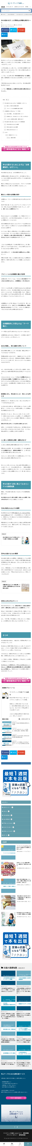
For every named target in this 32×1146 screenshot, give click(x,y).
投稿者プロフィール (11, 135)
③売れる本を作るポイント (11, 129)
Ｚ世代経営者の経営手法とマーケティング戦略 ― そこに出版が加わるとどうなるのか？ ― (8, 990)
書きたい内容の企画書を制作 (11, 105)
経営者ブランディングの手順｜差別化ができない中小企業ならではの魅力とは (24, 1015)
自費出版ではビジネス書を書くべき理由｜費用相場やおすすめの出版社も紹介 (11, 586)
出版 (9, 26)
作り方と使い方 (9, 6)
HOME (3, 14)
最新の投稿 (11, 137)
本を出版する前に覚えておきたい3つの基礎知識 (14, 121)
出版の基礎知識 (11, 14)
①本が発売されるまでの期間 (11, 124)
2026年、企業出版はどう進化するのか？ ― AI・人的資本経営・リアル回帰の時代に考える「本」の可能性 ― (8, 1016)
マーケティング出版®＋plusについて (12, 1133)
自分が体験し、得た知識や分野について (13, 113)
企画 (3, 26)
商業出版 (12, 26)
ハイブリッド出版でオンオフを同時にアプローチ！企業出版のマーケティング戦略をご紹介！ (24, 1040)
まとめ (5, 132)
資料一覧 (6, 835)
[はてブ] (4, 35)
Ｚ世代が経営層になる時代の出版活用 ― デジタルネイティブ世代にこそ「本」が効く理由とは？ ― (24, 991)
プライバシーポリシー (12, 1135)
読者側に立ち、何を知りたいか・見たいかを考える (16, 116)
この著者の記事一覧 (25, 719)
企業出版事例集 (7, 815)
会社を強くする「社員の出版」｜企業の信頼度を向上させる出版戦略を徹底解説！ (8, 1040)
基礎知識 (3, 6)
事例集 (26, 6)
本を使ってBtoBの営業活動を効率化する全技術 (20, 723)
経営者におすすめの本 (19, 6)
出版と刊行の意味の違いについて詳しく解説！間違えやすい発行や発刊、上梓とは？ (24, 881)
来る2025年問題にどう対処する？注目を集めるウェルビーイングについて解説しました (24, 1064)
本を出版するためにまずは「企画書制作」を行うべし (15, 103)
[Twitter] (13, 30)
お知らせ (6, 811)
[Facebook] (5, 30)
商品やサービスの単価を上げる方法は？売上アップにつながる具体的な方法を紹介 (20, 743)
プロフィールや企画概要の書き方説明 (13, 108)
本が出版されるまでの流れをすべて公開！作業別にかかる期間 (11, 538)
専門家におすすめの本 (8, 823)
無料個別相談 (22, 1135)
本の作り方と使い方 (8, 827)
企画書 (6, 26)
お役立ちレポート (8, 807)
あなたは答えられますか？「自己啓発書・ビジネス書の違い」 (8, 1063)
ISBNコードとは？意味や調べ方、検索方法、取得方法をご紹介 (24, 864)
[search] (29, 10)
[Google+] (21, 30)
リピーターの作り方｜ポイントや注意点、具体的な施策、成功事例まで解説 (20, 730)
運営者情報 (26, 1133)
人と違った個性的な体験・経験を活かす (13, 119)
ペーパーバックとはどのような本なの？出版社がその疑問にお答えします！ (24, 847)
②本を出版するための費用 (11, 127)
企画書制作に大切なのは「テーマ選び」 (12, 111)
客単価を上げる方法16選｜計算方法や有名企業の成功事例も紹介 (20, 736)
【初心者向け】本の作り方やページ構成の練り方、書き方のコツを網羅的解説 (24, 897)
